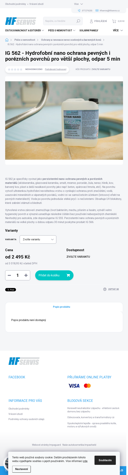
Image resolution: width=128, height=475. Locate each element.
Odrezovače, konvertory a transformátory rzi (90, 417)
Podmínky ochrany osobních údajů (26, 419)
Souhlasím (105, 460)
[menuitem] (25, 31)
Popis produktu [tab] (61, 307)
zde (85, 461)
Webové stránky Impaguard (46, 445)
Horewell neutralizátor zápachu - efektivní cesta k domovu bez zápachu (93, 410)
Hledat (78, 21)
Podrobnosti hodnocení (55, 69)
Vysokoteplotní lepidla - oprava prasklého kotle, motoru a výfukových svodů (91, 425)
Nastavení (21, 469)
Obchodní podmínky (15, 4)
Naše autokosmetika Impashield (79, 445)
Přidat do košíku (49, 275)
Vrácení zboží (36, 4)
